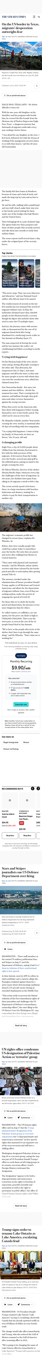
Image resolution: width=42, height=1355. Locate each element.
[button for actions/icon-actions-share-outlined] (36, 85)
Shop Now (10, 836)
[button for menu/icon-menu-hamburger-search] (38, 16)
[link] (14, 17)
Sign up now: (6, 36)
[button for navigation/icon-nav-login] (34, 17)
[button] (34, 17)
